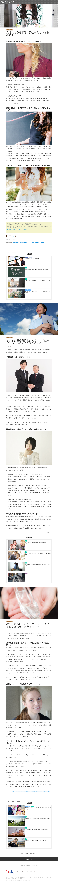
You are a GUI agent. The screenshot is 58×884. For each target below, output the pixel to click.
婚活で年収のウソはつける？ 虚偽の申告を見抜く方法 (36, 269)
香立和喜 (9, 346)
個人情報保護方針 (28, 865)
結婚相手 (18, 801)
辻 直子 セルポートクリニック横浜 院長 (18, 229)
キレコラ (49, 246)
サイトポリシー (36, 865)
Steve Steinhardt (29, 242)
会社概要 (21, 865)
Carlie (13, 242)
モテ (8, 801)
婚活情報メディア (11, 2)
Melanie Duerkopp (20, 242)
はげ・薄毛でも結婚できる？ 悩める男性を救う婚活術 (36, 829)
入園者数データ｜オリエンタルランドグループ (21, 791)
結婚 (13, 801)
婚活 (26, 268)
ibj (8, 38)
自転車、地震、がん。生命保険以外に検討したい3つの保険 (37, 575)
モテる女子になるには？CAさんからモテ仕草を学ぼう (36, 840)
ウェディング (28, 289)
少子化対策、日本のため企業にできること (33, 258)
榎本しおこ (10, 629)
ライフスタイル (10, 29)
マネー (26, 573)
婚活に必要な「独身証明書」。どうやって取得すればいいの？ (38, 280)
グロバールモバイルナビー (56, 2)
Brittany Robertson (39, 242)
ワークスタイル (28, 257)
